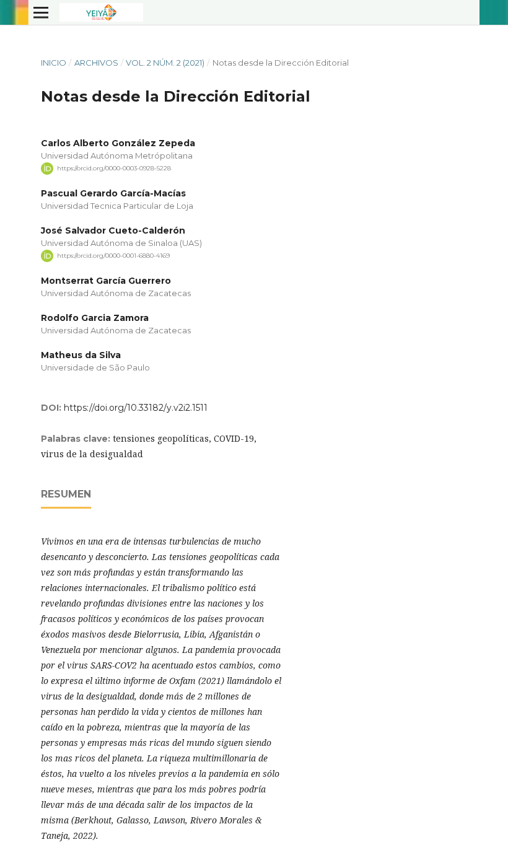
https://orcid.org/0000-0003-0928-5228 (114, 168)
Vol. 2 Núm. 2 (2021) (165, 63)
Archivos (96, 63)
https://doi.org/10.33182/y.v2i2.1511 (136, 407)
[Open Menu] (40, 12)
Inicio (53, 63)
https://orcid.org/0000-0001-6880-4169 (113, 256)
